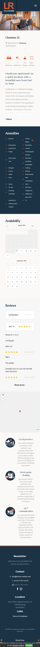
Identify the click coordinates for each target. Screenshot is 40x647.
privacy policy (18, 645)
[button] (32, 226)
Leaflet (37, 429)
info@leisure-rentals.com (21, 577)
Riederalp (22, 43)
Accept (29, 645)
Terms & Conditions (20, 616)
